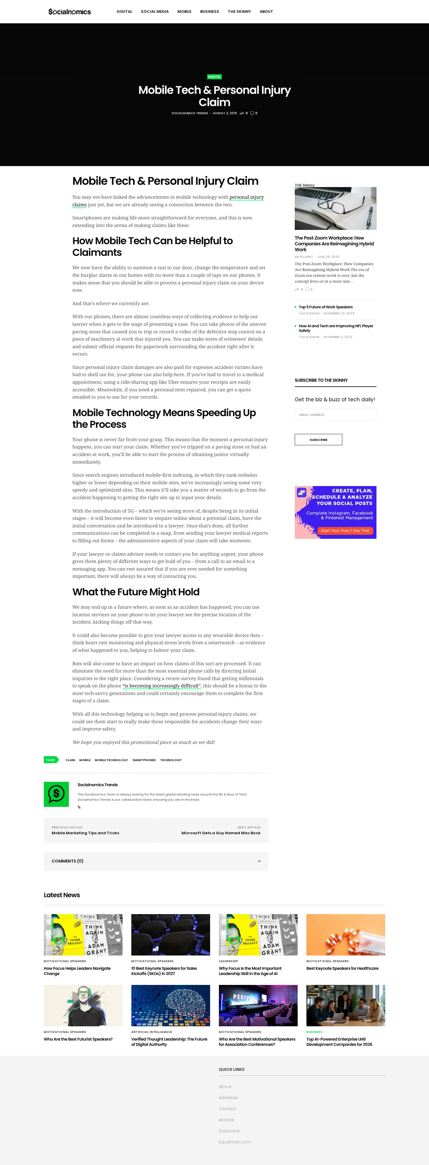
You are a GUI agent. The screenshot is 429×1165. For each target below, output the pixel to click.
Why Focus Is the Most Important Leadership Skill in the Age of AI (250, 970)
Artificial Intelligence (151, 1032)
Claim (70, 760)
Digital (124, 11)
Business (209, 11)
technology (171, 760)
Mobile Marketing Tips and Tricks (85, 833)
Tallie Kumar (309, 313)
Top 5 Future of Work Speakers (326, 307)
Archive (226, 1120)
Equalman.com (235, 1142)
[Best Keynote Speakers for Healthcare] (345, 934)
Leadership (228, 961)
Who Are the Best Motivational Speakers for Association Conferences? (257, 1041)
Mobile (184, 11)
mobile (84, 760)
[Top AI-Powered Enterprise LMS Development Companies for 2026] (345, 1005)
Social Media (155, 11)
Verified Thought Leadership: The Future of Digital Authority (169, 1041)
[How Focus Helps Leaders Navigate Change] (83, 934)
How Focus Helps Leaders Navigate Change (77, 970)
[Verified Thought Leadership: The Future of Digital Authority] (170, 1005)
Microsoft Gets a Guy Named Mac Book (221, 833)
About (266, 11)
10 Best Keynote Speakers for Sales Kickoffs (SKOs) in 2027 (164, 970)
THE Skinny (239, 11)
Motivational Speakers (65, 961)
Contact (227, 1109)
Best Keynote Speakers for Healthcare (342, 968)
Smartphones (144, 760)
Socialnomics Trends (190, 113)
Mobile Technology (111, 760)
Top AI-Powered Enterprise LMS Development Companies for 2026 (339, 1041)
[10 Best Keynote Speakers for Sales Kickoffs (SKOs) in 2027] (170, 934)
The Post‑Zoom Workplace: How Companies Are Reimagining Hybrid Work (334, 244)
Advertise (228, 1098)
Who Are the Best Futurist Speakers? (78, 1039)
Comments (68, 861)
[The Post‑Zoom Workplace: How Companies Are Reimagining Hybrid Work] (335, 208)
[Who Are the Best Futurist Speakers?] (83, 1005)
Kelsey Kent (304, 257)
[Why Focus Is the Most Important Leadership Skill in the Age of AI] (258, 934)
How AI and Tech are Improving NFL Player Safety (336, 328)
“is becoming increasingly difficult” (162, 686)
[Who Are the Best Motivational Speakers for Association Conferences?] (258, 1005)
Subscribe (229, 1131)
